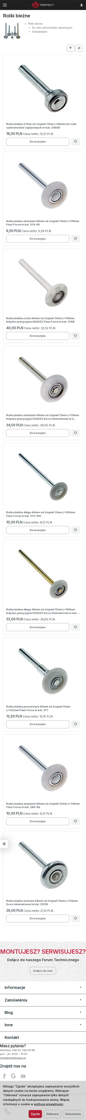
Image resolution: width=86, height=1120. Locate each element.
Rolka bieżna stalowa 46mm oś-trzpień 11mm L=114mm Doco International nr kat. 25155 (42, 902)
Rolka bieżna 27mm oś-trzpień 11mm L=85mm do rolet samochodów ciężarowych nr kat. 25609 (41, 125)
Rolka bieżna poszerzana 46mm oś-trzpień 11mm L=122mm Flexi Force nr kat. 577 (38, 708)
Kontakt (12, 1037)
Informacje (15, 987)
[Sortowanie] (79, 48)
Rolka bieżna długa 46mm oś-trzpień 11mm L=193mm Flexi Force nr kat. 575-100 (40, 514)
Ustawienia (73, 1114)
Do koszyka (38, 141)
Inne (9, 1024)
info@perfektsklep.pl (13, 1057)
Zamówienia (16, 1000)
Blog (9, 1012)
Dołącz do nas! (43, 970)
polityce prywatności (48, 1104)
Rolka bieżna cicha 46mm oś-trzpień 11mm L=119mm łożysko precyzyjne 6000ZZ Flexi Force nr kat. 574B (40, 320)
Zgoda (35, 1114)
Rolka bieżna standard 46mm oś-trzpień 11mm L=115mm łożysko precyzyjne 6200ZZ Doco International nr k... (42, 417)
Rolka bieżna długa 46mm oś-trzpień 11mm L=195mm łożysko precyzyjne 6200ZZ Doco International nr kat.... (43, 611)
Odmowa (52, 1114)
